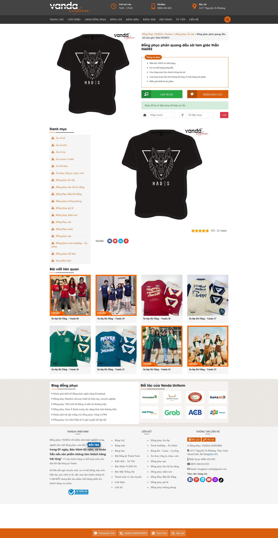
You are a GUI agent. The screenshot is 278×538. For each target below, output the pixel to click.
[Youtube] (209, 480)
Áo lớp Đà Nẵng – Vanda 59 (111, 318)
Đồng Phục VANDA (152, 34)
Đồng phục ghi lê (65, 208)
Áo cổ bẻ (60, 138)
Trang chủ (57, 19)
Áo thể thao (62, 166)
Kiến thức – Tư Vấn (125, 461)
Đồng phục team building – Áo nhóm (69, 245)
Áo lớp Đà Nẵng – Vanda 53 (202, 369)
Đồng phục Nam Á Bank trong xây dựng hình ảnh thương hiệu (85, 409)
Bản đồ (213, 454)
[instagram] (215, 480)
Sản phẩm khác (63, 260)
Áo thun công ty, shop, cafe (70, 173)
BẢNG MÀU (132, 19)
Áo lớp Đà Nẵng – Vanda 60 (65, 318)
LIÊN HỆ (194, 19)
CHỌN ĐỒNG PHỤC (95, 19)
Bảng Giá (119, 440)
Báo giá (195, 439)
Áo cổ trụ (60, 152)
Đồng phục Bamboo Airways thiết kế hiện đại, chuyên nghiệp (84, 399)
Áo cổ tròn (61, 145)
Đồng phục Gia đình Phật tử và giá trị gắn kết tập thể (79, 419)
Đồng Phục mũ (63, 222)
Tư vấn (180, 19)
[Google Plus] (196, 480)
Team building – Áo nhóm (164, 445)
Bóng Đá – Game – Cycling (165, 451)
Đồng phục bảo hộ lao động (70, 187)
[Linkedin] (202, 480)
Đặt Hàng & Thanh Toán (127, 456)
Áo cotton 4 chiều (65, 159)
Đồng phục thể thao (66, 253)
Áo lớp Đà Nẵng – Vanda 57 (202, 318)
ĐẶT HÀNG (165, 19)
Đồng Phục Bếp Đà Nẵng (69, 194)
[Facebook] (190, 480)
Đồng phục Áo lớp (184, 34)
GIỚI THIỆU (74, 19)
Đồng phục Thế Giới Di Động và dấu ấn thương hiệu (80, 404)
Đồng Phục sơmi (64, 229)
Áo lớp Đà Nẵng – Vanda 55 (111, 369)
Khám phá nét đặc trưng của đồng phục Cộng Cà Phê (80, 414)
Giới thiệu (120, 482)
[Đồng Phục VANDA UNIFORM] (70, 8)
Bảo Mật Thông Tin (124, 471)
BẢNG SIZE (149, 19)
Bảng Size (120, 451)
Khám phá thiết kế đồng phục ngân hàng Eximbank (79, 393)
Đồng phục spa (63, 236)
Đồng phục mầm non (66, 215)
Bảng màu (120, 445)
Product (169, 34)
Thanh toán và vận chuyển (128, 477)
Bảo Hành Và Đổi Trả (126, 466)
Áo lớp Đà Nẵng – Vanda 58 (156, 318)
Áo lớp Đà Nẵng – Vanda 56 (65, 369)
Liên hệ (118, 487)
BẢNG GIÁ (116, 19)
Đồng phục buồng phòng (68, 201)
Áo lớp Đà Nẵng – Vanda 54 (156, 369)
